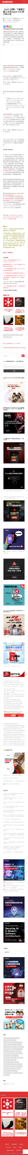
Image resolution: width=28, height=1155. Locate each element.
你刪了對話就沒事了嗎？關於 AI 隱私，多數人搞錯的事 (13, 838)
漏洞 (13, 1053)
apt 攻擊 (13, 335)
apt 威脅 (8, 335)
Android (11, 1038)
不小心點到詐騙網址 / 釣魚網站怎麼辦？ (12, 490)
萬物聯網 (6, 1064)
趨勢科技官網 (19, 1150)
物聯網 (6, 1055)
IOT (14, 1044)
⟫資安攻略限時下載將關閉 (13, 891)
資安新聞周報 (7, 1068)
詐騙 (19, 1064)
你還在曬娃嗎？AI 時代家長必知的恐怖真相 (13, 822)
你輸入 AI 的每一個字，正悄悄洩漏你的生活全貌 (13, 802)
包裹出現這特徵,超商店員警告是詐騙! (12, 737)
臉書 (17, 1062)
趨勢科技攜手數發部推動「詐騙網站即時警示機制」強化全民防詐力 (13, 811)
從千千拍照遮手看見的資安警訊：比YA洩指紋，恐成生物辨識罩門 (13, 807)
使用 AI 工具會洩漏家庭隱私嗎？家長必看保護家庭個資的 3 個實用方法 (13, 794)
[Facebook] (4, 26)
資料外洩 (14, 1070)
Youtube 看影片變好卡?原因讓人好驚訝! (12, 732)
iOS (17, 22)
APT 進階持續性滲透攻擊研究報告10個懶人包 (13, 273)
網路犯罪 (6, 1060)
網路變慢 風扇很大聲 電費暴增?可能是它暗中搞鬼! (15, 734)
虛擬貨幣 (13, 1064)
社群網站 (6, 1057)
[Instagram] (7, 26)
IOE (9, 1044)
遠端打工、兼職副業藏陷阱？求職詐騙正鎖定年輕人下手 (13, 842)
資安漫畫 (7, 1070)
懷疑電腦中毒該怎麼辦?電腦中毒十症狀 (12, 728)
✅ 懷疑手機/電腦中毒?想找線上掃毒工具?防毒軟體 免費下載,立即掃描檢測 (13, 712)
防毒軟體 (14, 1073)
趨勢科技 (10, 65)
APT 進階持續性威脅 (9, 1042)
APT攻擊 (13, 1040)
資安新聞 (19, 1066)
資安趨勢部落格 (7, 2)
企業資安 (13, 1046)
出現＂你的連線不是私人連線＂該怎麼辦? (13, 703)
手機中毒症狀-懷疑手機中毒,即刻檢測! (12, 705)
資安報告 (12, 1066)
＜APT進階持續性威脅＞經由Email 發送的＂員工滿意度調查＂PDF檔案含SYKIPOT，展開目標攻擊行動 (14, 277)
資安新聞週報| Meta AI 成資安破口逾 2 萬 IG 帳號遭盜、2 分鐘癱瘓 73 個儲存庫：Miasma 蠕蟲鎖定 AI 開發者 (14, 848)
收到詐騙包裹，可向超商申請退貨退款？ (12, 775)
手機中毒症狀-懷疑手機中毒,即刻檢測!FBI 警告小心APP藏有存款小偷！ (13, 497)
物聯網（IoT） (14, 1055)
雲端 (20, 1073)
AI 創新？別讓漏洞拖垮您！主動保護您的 (14, 889)
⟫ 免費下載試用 (7, 637)
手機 (12, 1051)
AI (5, 1038)
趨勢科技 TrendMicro (19, 18)
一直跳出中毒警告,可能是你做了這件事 (12, 701)
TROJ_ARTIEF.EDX (7, 116)
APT (4, 335)
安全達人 (6, 1051)
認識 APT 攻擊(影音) (8, 252)
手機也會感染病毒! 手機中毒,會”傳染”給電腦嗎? (14, 730)
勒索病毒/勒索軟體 (10, 1150)
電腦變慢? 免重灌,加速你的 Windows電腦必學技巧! (15, 736)
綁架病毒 (13, 1057)
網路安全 (20, 1057)
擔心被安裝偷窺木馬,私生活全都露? (11, 708)
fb (5, 1044)
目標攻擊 (20, 335)
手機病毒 (18, 1051)
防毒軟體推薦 (14, 1144)
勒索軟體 (6, 1049)
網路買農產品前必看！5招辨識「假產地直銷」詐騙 (13, 825)
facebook (18, 1042)
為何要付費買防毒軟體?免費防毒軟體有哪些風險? (14, 706)
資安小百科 (8, 1147)
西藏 (10, 337)
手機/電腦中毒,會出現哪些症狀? (10, 723)
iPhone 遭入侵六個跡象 (8, 692)
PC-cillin (6, 1046)
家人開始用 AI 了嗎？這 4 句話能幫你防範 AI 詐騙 (13, 830)
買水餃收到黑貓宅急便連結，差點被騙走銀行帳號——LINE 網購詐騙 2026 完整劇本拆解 (13, 834)
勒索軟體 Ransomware (16, 1049)
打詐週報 (6, 1053)
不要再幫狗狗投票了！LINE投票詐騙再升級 (13, 781)
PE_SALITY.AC (6, 71)
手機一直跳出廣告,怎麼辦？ (9, 689)
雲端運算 (6, 1075)
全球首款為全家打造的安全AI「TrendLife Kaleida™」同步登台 (13, 798)
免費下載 (7, 1144)
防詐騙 (14, 1147)
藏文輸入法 (6, 337)
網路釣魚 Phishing (9, 1062)
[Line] (10, 26)
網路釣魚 (13, 1060)
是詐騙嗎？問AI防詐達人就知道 (10, 778)
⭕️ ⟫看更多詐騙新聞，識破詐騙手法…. (12, 784)
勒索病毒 (21, 1046)
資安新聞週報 (16, 1068)
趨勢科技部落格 (7, 31)
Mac (19, 1044)
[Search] (23, 355)
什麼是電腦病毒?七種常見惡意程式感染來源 (13, 725)
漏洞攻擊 (19, 1053)
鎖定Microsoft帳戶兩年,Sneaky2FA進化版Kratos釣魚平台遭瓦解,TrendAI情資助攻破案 (13, 815)
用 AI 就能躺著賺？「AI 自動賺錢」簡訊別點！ (13, 852)
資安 (6, 1066)
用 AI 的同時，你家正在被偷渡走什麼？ (12, 819)
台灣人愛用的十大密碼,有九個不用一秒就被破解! (14, 690)
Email (4, 364)
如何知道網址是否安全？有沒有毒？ (11, 681)
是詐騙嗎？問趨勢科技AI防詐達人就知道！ (13, 683)
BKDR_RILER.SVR (11, 69)
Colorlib (13, 1153)
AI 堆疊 (5, 891)
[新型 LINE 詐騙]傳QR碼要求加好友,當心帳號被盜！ (15, 743)
